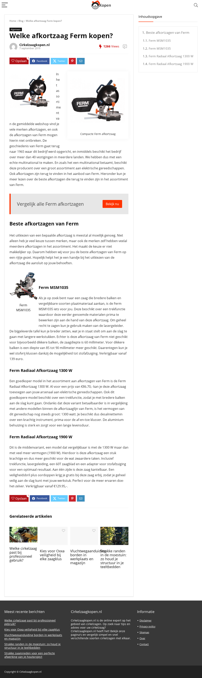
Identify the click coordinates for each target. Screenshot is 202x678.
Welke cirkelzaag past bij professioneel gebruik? (23, 554)
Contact (144, 644)
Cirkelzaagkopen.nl (34, 45)
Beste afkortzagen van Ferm (167, 32)
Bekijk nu (112, 204)
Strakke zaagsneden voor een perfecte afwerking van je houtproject (29, 655)
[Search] (196, 5)
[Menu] (4, 5)
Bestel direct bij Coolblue (24, 315)
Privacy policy (147, 626)
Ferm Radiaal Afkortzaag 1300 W (171, 56)
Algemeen (16, 29)
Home (12, 21)
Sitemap (144, 632)
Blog (21, 21)
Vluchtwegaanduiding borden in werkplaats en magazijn (88, 557)
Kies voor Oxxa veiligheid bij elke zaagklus (52, 555)
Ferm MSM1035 (160, 40)
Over (142, 638)
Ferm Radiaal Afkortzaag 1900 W (171, 64)
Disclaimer (145, 620)
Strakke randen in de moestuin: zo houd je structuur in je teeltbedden (113, 559)
